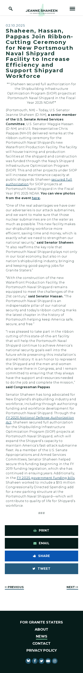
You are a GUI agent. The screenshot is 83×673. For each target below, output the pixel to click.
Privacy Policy (41, 650)
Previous (16, 587)
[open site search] (10, 8)
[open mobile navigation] (72, 8)
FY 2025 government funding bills (46, 478)
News (41, 636)
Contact (41, 643)
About (41, 629)
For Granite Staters (41, 622)
